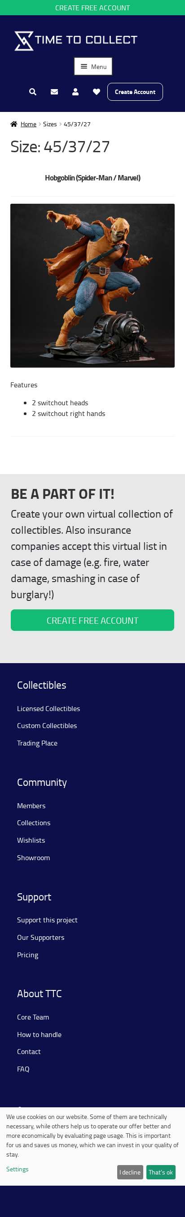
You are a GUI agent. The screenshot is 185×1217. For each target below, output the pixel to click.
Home (28, 124)
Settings (17, 1169)
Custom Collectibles (47, 725)
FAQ (23, 1069)
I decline (130, 1172)
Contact (29, 1051)
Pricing (27, 955)
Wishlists (31, 840)
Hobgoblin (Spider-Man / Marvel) (92, 177)
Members (31, 805)
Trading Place (37, 743)
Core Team (33, 1017)
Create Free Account (92, 8)
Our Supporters (40, 937)
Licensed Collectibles (48, 708)
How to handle (39, 1034)
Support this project (47, 920)
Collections (33, 822)
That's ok (161, 1172)
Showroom (33, 857)
